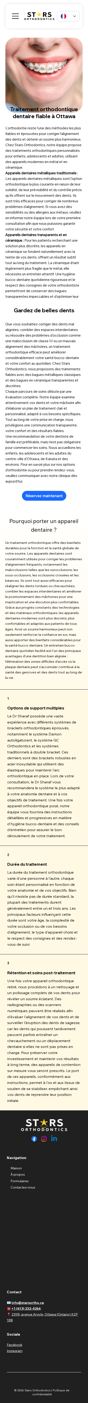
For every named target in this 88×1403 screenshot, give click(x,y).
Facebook (14, 1345)
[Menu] (15, 16)
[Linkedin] (54, 1138)
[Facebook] (34, 1138)
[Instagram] (44, 1138)
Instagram (15, 1351)
